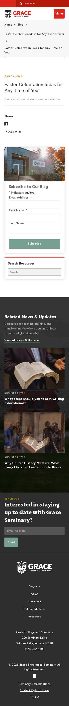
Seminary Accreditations (34, 684)
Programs (34, 586)
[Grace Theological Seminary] (17, 14)
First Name (18, 210)
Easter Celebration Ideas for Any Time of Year (34, 34)
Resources (34, 617)
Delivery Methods (34, 609)
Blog (21, 24)
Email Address (20, 197)
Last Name (16, 223)
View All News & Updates (22, 340)
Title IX (34, 697)
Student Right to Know (34, 690)
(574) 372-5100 (34, 649)
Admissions (34, 601)
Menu (59, 13)
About (34, 594)
